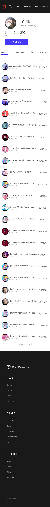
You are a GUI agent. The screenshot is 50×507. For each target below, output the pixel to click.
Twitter (9, 461)
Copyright (10, 431)
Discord (10, 472)
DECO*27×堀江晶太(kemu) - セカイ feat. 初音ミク (28, 125)
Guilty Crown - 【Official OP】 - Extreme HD (26, 101)
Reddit (9, 467)
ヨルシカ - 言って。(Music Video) (21, 207)
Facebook (10, 478)
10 (13, 33)
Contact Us (11, 421)
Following (15, 36)
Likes (32, 52)
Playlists (33, 7)
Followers (8, 36)
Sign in (45, 7)
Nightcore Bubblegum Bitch (20, 90)
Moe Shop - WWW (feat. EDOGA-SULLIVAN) (26, 160)
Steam (9, 385)
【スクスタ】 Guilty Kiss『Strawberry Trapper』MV (29, 254)
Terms (9, 426)
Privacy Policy (12, 437)
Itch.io (9, 391)
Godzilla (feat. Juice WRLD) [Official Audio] (26, 231)
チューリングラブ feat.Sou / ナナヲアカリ (25, 219)
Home (9, 442)
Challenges (22, 7)
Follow (16, 42)
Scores (4, 52)
